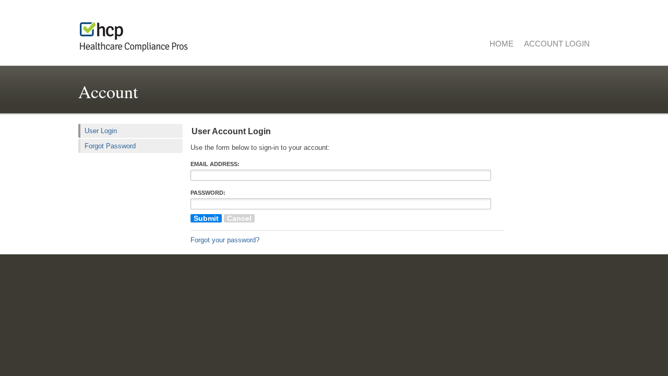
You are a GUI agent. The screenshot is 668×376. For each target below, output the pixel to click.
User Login (101, 131)
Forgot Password (110, 146)
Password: (207, 193)
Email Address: (215, 164)
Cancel (239, 218)
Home (502, 43)
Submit (206, 218)
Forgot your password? (224, 240)
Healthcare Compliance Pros (208, 34)
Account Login (557, 43)
